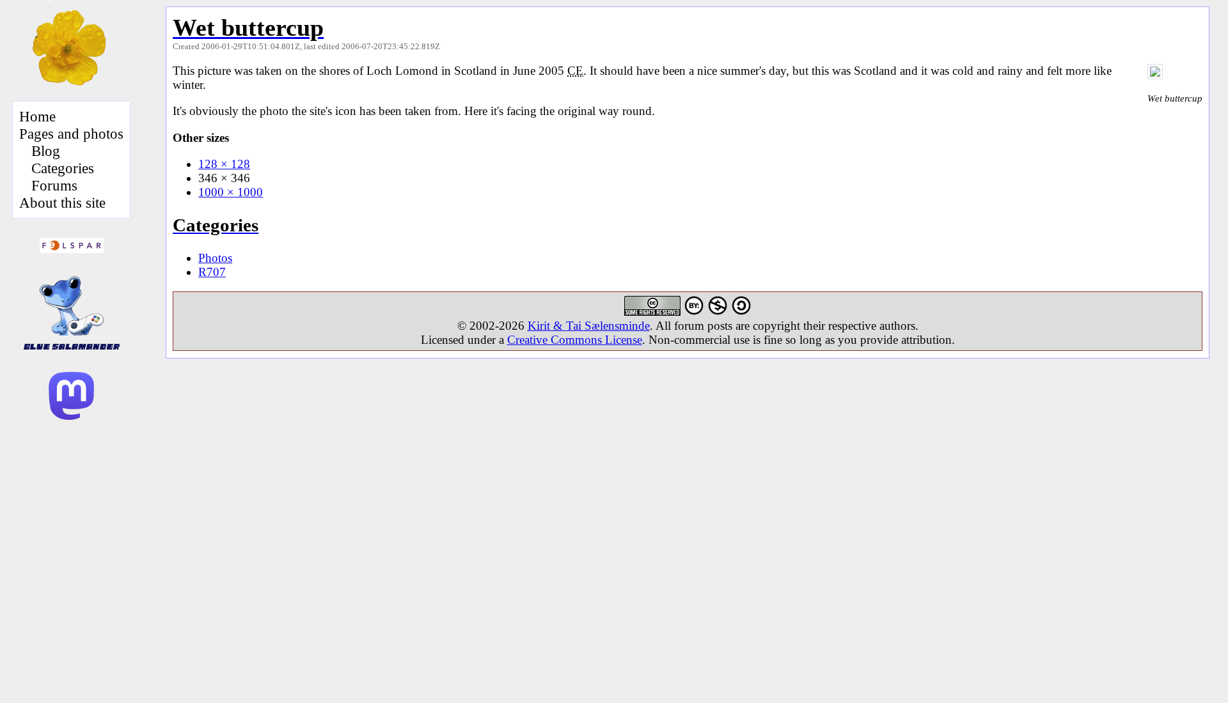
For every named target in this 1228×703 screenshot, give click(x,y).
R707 (212, 272)
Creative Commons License (574, 339)
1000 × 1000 (230, 192)
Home (37, 116)
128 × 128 (224, 164)
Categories (62, 168)
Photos (215, 258)
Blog (45, 151)
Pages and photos (71, 133)
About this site (62, 202)
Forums (54, 185)
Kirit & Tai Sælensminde (589, 325)
